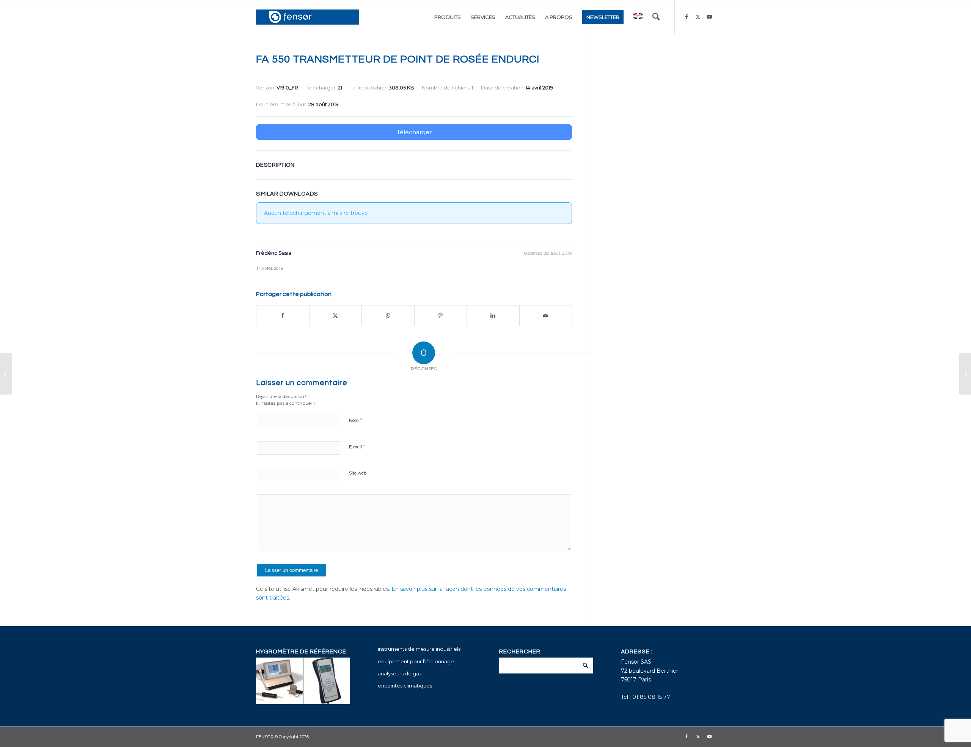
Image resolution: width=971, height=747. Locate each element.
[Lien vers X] (698, 16)
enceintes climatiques (405, 686)
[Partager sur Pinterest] (441, 315)
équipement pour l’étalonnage (416, 661)
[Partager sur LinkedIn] (493, 315)
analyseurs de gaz (400, 673)
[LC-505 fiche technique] (965, 374)
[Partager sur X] (336, 315)
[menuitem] (447, 17)
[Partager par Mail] (546, 315)
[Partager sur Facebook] (282, 315)
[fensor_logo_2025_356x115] (307, 17)
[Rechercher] (656, 17)
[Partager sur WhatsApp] (388, 315)
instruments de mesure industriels (419, 649)
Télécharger (414, 132)
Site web (357, 473)
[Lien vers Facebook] (686, 16)
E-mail (357, 446)
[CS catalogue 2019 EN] (6, 374)
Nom (355, 420)
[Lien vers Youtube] (709, 16)
